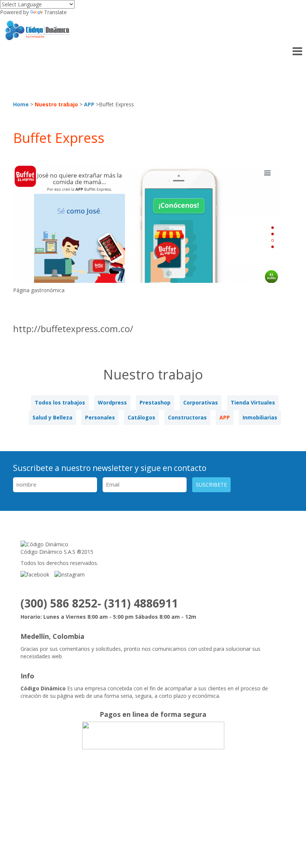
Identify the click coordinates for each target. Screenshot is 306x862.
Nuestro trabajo (56, 104)
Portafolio (154, 795)
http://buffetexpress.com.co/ (73, 329)
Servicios (113, 795)
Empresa (74, 795)
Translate (55, 12)
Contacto (258, 795)
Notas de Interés (208, 795)
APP (89, 104)
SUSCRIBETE (211, 484)
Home (21, 104)
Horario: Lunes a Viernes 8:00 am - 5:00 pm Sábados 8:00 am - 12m (108, 616)
